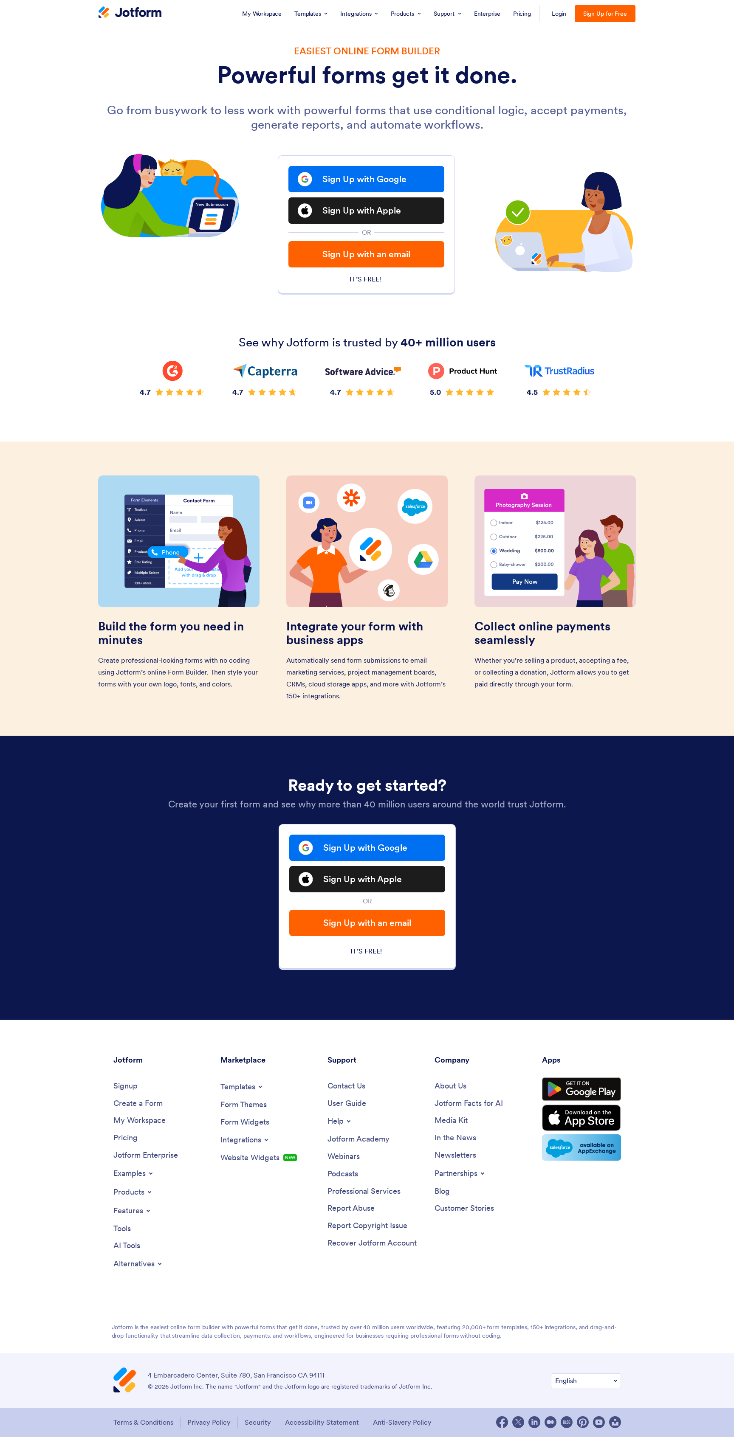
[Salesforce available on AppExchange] (581, 1147)
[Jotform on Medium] (550, 1422)
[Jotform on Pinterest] (583, 1422)
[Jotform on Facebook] (502, 1422)
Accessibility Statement (322, 1422)
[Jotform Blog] (567, 1422)
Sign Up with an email (366, 254)
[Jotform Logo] (130, 13)
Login (559, 13)
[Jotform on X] (518, 1422)
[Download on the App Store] (581, 1118)
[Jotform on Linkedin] (534, 1422)
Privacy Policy (209, 1422)
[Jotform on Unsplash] (615, 1422)
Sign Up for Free (605, 13)
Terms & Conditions (143, 1422)
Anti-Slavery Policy (402, 1422)
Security (258, 1422)
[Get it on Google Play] (581, 1089)
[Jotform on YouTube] (599, 1422)
